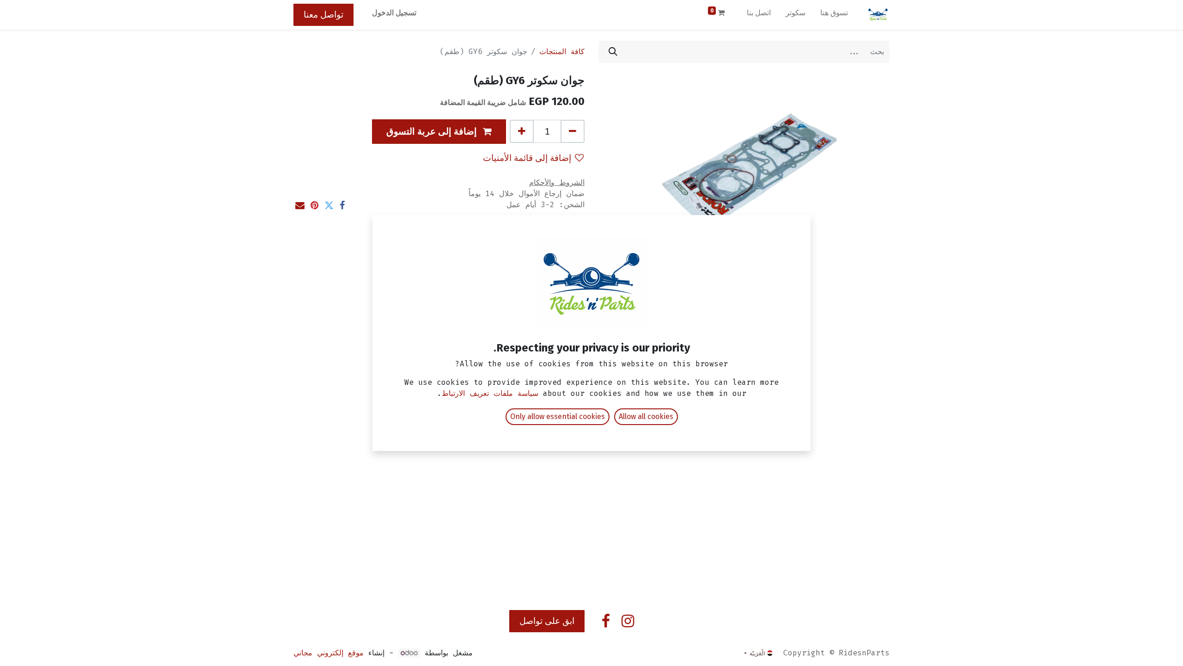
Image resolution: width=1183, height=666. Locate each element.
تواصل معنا (323, 14)
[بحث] (613, 52)
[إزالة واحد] (573, 131)
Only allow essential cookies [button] (557, 416)
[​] (628, 621)
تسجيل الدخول (394, 12)
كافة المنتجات (562, 51)
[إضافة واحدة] (522, 131)
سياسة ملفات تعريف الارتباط (490, 393)
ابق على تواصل (546, 621)
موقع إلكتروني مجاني (328, 653)
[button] (439, 131)
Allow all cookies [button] (646, 416)
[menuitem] (834, 15)
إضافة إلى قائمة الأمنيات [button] (527, 158)
